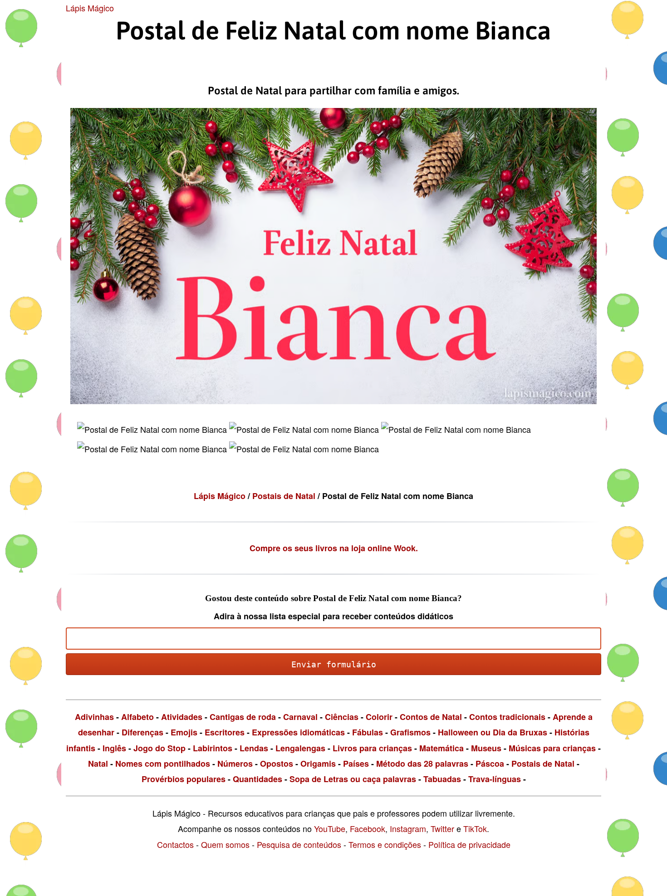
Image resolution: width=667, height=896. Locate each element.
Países (356, 763)
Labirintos (212, 748)
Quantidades (257, 779)
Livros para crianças (372, 748)
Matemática (441, 748)
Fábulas (367, 732)
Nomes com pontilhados (162, 763)
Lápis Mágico (90, 8)
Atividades (181, 717)
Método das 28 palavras (422, 763)
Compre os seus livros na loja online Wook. (334, 548)
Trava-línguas (494, 779)
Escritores (225, 732)
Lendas (254, 748)
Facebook (367, 828)
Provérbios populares (184, 779)
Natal (98, 763)
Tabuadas (442, 779)
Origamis (318, 763)
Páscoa (490, 763)
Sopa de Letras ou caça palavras (352, 779)
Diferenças (142, 732)
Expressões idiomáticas (298, 732)
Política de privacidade (469, 844)
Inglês (114, 748)
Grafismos (410, 732)
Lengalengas (300, 748)
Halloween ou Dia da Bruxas (492, 732)
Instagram (408, 828)
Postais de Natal (285, 496)
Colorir (379, 717)
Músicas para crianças (552, 748)
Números (235, 763)
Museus (486, 748)
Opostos (276, 763)
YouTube (329, 828)
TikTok (475, 828)
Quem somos (225, 844)
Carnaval (300, 717)
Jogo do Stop (159, 748)
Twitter (442, 828)
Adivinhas (94, 717)
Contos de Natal (431, 717)
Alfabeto (137, 717)
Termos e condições (384, 844)
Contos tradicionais (507, 717)
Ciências (341, 717)
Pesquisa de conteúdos (299, 844)
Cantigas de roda (243, 717)
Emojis (184, 732)
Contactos (175, 844)
